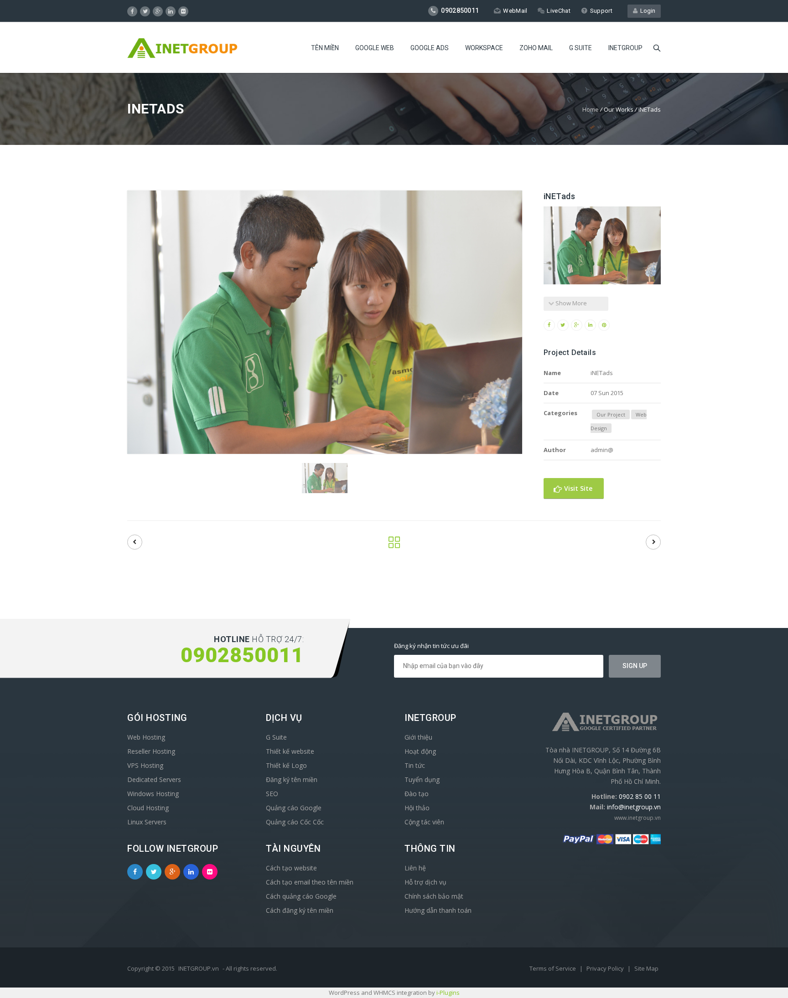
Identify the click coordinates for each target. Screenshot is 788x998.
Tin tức (414, 765)
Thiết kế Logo (286, 765)
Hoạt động (420, 751)
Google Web (374, 47)
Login (646, 10)
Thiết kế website (290, 751)
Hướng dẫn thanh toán (438, 910)
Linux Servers (146, 822)
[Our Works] (394, 544)
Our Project (610, 414)
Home (590, 109)
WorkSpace (484, 47)
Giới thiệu (418, 737)
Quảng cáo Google (293, 807)
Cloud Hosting (148, 807)
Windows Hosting (153, 793)
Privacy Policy (605, 968)
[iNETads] (134, 542)
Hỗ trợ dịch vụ (425, 882)
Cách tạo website (291, 868)
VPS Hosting (145, 765)
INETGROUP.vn (198, 968)
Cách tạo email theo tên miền (309, 882)
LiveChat (558, 10)
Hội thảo (417, 807)
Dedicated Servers (154, 779)
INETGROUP (625, 47)
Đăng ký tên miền (291, 779)
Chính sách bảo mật (433, 896)
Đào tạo (416, 793)
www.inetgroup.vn (637, 818)
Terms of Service (553, 968)
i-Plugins (448, 992)
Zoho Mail (536, 47)
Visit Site (577, 488)
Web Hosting (146, 737)
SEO (272, 793)
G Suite (580, 47)
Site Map (646, 968)
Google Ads (429, 47)
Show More (570, 303)
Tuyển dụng (422, 779)
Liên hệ (415, 868)
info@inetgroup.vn (634, 807)
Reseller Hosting (151, 751)
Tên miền (325, 47)
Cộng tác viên (424, 822)
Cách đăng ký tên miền (299, 910)
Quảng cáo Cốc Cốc (295, 822)
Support (601, 10)
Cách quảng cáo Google (301, 896)
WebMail (515, 10)
